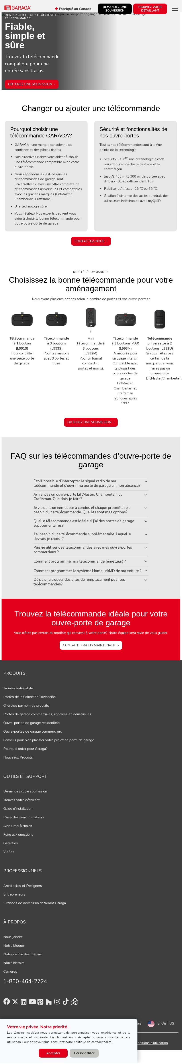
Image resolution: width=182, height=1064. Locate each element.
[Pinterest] (40, 1003)
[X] (15, 1003)
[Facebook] (6, 1003)
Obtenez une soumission (30, 84)
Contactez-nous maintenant (89, 645)
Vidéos (8, 851)
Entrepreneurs (14, 894)
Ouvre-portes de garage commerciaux (32, 731)
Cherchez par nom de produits (26, 705)
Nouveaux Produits (18, 757)
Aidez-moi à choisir (17, 825)
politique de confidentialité (93, 1042)
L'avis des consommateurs (23, 817)
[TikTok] (65, 1003)
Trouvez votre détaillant (21, 800)
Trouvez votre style (18, 688)
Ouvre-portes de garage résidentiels (31, 722)
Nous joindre (13, 937)
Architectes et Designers (22, 885)
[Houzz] (48, 1003)
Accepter (53, 1053)
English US (165, 1023)
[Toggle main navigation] (175, 9)
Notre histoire (14, 962)
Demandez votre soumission (25, 791)
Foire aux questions (18, 834)
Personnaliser (84, 1053)
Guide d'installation (17, 808)
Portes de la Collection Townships (29, 696)
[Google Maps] (74, 1003)
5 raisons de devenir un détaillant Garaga (34, 903)
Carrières (10, 971)
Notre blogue (13, 945)
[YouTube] (32, 1003)
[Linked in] (23, 1003)
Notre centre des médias (22, 954)
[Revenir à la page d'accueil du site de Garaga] (17, 7)
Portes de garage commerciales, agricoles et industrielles (47, 714)
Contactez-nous (89, 241)
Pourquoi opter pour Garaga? (25, 748)
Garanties (10, 843)
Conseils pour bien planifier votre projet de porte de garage (48, 740)
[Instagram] (57, 1003)
